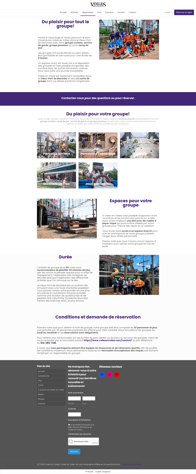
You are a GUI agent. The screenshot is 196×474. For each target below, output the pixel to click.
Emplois (41, 403)
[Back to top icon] (186, 470)
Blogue (41, 399)
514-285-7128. (48, 342)
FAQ (40, 380)
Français (167, 12)
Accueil (41, 371)
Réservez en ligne (184, 12)
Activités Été (43, 376)
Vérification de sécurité (79, 434)
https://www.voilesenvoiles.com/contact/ (107, 340)
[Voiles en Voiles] (98, 4)
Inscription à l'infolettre (80, 420)
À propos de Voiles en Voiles (51, 389)
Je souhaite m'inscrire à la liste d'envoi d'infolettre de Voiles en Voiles (81, 427)
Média (41, 394)
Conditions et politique (131, 464)
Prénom (71, 404)
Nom (84, 404)
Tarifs (40, 385)
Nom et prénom (76, 393)
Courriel (73, 409)
